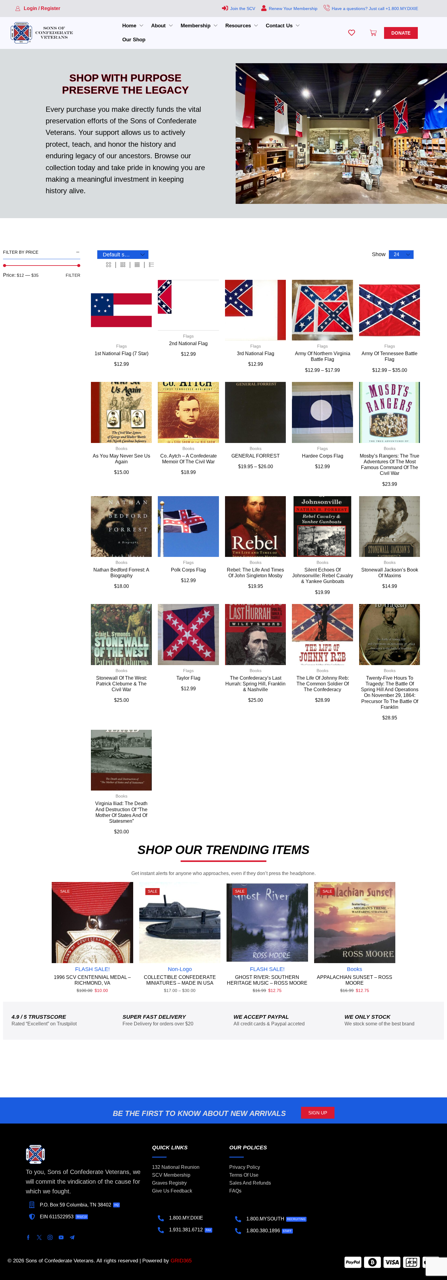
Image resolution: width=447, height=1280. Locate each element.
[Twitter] (39, 1237)
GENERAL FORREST (255, 455)
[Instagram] (50, 1237)
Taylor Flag (188, 678)
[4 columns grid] (137, 265)
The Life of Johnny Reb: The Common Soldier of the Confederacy (322, 683)
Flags (121, 346)
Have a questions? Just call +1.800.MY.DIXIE (375, 8)
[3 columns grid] (122, 265)
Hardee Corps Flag (322, 455)
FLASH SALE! (92, 969)
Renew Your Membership (293, 8)
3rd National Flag (255, 353)
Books (121, 448)
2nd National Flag (188, 343)
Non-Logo (180, 969)
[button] (37, 8)
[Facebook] (28, 1237)
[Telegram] (72, 1237)
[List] (151, 265)
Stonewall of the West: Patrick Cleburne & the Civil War (121, 683)
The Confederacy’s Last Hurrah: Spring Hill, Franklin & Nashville (255, 683)
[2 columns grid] (108, 265)
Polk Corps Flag (188, 569)
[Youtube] (61, 1237)
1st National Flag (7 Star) (121, 353)
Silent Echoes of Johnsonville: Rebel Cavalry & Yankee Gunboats (322, 575)
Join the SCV (242, 8)
